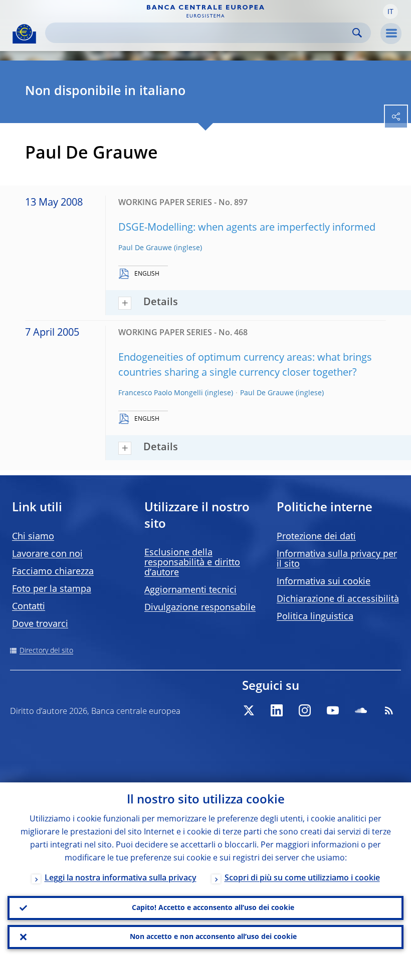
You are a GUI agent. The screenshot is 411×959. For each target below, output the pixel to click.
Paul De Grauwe (145, 248)
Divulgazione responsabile (200, 607)
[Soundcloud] (361, 710)
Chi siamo (33, 536)
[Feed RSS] (389, 710)
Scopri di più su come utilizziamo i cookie (302, 878)
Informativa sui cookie (323, 581)
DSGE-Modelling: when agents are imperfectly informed (246, 228)
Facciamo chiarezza (53, 571)
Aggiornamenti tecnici (190, 590)
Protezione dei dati (316, 536)
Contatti (28, 606)
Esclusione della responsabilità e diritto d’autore (192, 562)
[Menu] (390, 33)
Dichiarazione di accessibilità (338, 599)
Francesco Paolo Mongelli (160, 393)
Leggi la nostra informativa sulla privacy (120, 878)
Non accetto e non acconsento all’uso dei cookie (213, 936)
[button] (390, 11)
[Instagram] (305, 710)
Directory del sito (46, 650)
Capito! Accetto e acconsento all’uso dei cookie (213, 907)
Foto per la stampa (51, 589)
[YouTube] (333, 710)
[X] (249, 710)
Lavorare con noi (47, 554)
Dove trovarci (40, 624)
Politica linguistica (315, 616)
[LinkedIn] (277, 710)
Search (357, 33)
